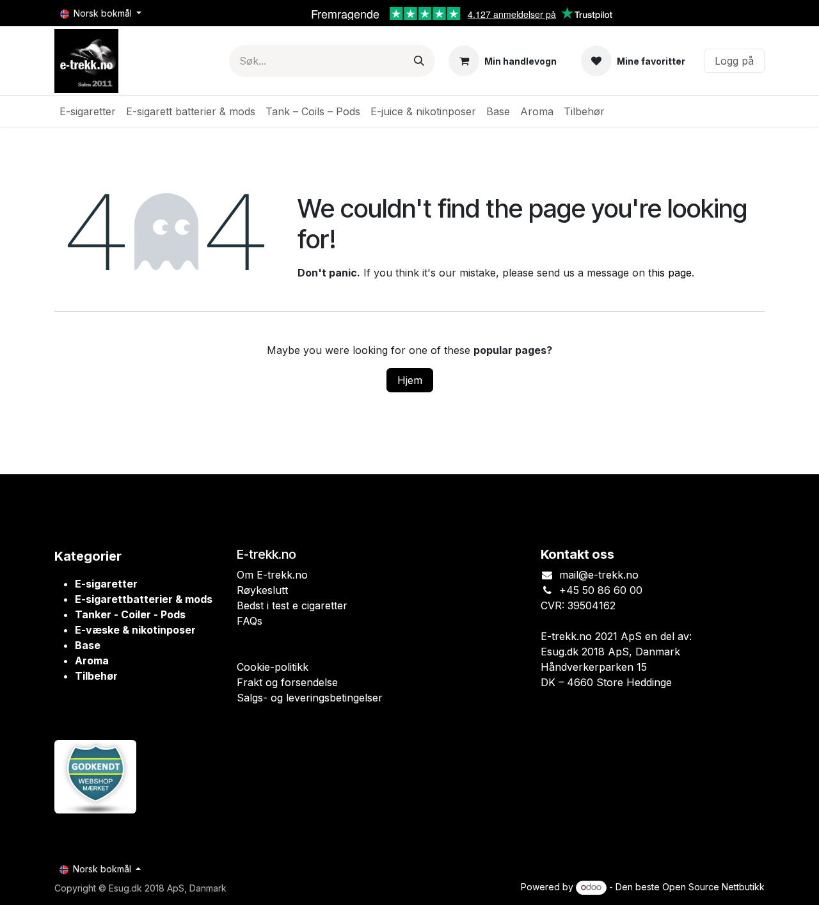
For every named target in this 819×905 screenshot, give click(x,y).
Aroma (92, 660)
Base (87, 645)
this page (670, 272)
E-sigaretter (106, 583)
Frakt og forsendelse (287, 682)
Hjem (409, 380)
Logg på (734, 60)
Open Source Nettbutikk (713, 886)
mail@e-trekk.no (599, 574)
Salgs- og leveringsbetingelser (310, 697)
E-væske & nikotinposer (135, 629)
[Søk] (419, 61)
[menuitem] (87, 111)
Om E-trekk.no (272, 574)
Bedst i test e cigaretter (292, 605)
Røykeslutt (262, 590)
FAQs (249, 620)
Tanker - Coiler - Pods (130, 614)
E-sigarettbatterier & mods (143, 599)
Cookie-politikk (272, 667)
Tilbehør (96, 675)
